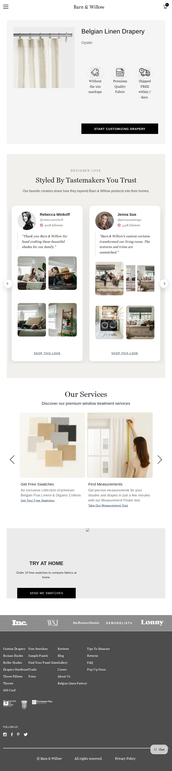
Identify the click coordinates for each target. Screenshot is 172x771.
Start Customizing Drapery (119, 129)
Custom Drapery (14, 648)
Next (164, 283)
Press (32, 676)
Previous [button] (12, 459)
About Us (64, 676)
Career (62, 669)
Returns (92, 655)
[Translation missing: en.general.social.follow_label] (5, 735)
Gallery (63, 662)
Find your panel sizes (43, 662)
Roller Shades (12, 662)
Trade (32, 669)
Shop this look (47, 353)
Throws (8, 683)
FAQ (90, 662)
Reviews (63, 648)
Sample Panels (38, 655)
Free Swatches (38, 648)
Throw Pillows (13, 676)
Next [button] (160, 459)
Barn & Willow (51, 759)
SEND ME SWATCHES (46, 593)
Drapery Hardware (15, 669)
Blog (61, 655)
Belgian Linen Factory (72, 683)
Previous (8, 283)
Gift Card (9, 690)
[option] (47, 283)
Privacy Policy (125, 759)
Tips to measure (98, 648)
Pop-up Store (96, 669)
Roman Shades (13, 655)
